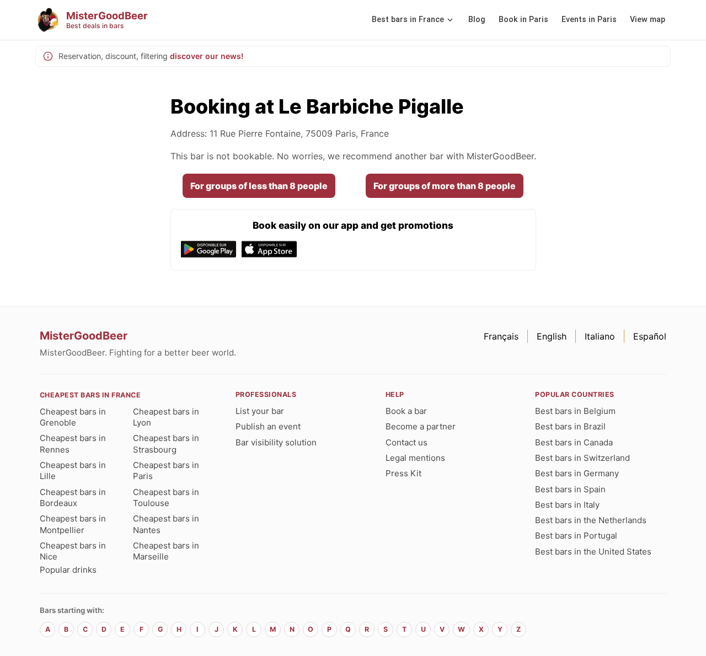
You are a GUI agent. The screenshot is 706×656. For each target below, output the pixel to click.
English (551, 336)
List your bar (260, 411)
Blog (476, 19)
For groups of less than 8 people (259, 185)
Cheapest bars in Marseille (166, 551)
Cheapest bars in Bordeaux (73, 497)
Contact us (406, 442)
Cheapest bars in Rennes (73, 443)
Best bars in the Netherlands (590, 520)
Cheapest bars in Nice (73, 551)
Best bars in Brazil (570, 426)
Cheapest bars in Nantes (166, 524)
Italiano (600, 336)
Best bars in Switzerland (582, 458)
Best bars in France (408, 19)
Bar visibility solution (276, 442)
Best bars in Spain (570, 489)
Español (649, 336)
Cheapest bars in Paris (166, 470)
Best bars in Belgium (575, 411)
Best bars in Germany (577, 473)
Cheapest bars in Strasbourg (166, 443)
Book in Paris (523, 19)
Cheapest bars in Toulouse (166, 497)
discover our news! (206, 56)
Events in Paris (589, 19)
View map (647, 19)
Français (501, 336)
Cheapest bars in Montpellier (73, 524)
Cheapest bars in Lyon (166, 417)
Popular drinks (68, 569)
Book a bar (406, 411)
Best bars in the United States (593, 551)
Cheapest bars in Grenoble (73, 417)
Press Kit (403, 473)
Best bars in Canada (574, 442)
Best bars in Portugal (576, 535)
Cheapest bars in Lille (73, 470)
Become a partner (421, 426)
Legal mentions (415, 458)
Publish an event (268, 426)
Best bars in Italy (567, 504)
